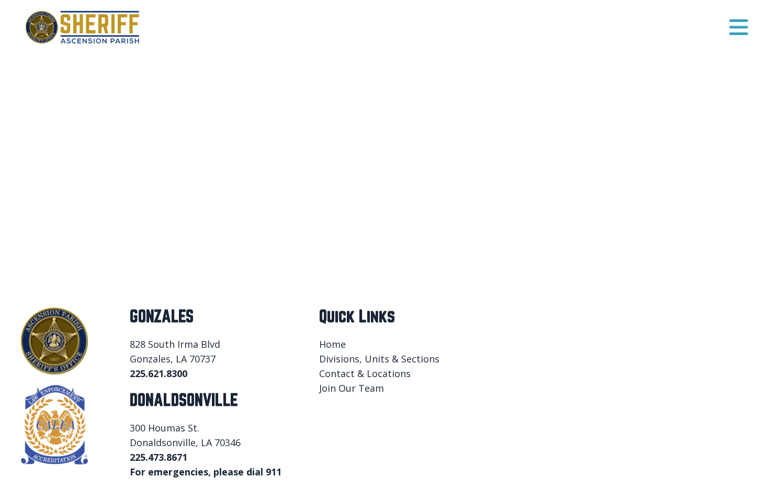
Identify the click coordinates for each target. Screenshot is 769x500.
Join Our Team (351, 388)
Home (332, 344)
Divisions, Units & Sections (379, 359)
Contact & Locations (365, 373)
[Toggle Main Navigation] (738, 27)
